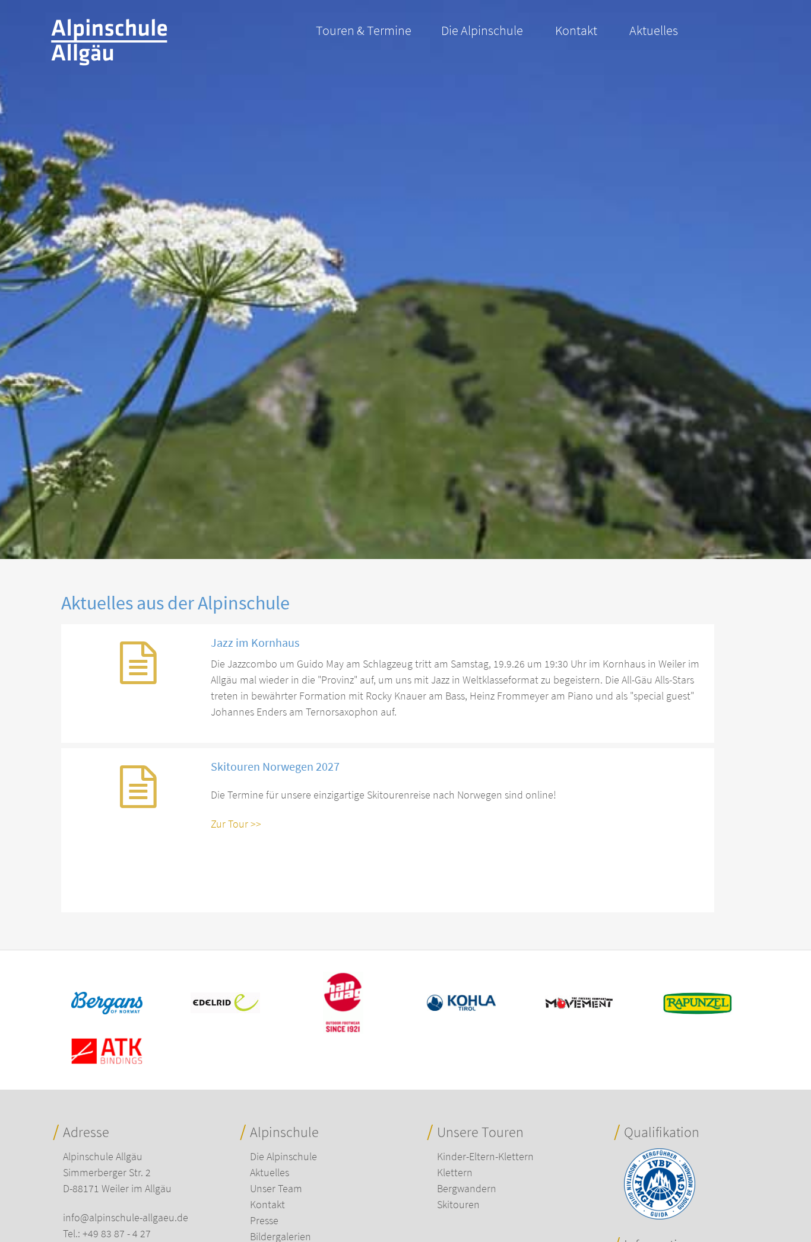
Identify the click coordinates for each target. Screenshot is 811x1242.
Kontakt (576, 30)
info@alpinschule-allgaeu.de (125, 1217)
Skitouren (458, 1204)
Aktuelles (653, 30)
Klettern (455, 1172)
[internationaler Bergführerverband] (659, 1215)
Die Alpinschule (482, 30)
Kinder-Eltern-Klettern (485, 1156)
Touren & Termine (363, 30)
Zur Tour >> (236, 824)
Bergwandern (466, 1188)
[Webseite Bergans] (106, 1010)
